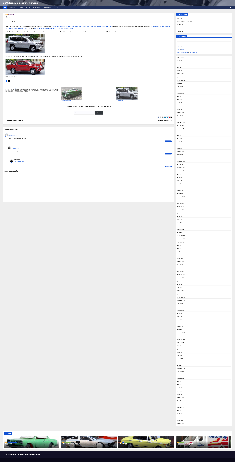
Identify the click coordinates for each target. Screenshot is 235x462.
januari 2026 (180, 77)
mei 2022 (179, 219)
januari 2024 (180, 154)
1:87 (8, 442)
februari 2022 (180, 229)
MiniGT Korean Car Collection (184, 21)
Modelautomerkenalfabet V (15, 120)
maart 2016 (180, 420)
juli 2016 (179, 410)
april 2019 (179, 319)
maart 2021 (180, 258)
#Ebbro (15, 21)
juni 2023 (179, 177)
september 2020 (181, 274)
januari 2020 (180, 294)
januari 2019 (180, 329)
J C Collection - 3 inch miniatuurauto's (20, 3)
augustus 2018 (180, 342)
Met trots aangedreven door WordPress (110, 459)
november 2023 (181, 161)
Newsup (123, 459)
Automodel (127, 442)
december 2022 (181, 196)
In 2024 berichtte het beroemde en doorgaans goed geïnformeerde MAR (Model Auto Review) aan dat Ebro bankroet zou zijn (82, 26)
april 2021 (179, 255)
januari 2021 (180, 264)
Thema (21, 7)
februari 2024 (180, 151)
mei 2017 (179, 387)
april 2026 (179, 67)
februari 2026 (180, 73)
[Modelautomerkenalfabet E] (88, 93)
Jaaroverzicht (37, 7)
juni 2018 (179, 349)
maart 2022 (180, 226)
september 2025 (181, 90)
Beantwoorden (168, 166)
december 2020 (181, 268)
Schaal (56, 7)
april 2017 (179, 391)
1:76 (123, 442)
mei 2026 (179, 64)
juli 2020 (179, 281)
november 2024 (181, 122)
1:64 (6, 14)
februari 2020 (180, 290)
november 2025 (181, 83)
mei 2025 (179, 102)
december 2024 (181, 119)
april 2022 (179, 222)
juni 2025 (179, 99)
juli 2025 (179, 96)
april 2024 (179, 145)
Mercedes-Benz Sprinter (183, 28)
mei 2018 (179, 352)
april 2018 (179, 355)
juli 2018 (179, 345)
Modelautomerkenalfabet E (66, 100)
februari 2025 (180, 112)
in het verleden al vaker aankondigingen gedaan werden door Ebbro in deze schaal (53, 28)
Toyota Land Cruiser (119, 100)
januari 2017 (180, 400)
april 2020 (179, 287)
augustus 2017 (180, 378)
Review (28, 7)
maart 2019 (180, 323)
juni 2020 (179, 284)
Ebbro (182, 49)
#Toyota (20, 21)
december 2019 (181, 297)
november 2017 (181, 368)
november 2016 (181, 407)
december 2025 (181, 80)
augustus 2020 (180, 277)
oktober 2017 (180, 371)
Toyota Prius (180, 31)
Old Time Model (193, 52)
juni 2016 (179, 413)
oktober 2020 (180, 271)
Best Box (179, 18)
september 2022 (181, 206)
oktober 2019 (180, 303)
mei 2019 (179, 316)
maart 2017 (180, 394)
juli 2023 (179, 174)
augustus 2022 (180, 209)
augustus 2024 (181, 132)
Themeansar (129, 459)
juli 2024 (179, 135)
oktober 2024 (180, 125)
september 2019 (181, 307)
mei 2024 (179, 141)
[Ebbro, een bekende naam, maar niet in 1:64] (33, 89)
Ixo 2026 (183, 43)
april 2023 (179, 183)
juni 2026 (179, 60)
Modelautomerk (13, 442)
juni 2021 (179, 248)
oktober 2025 (180, 86)
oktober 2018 (180, 336)
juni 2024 (179, 138)
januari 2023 (180, 193)
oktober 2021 (180, 242)
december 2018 (181, 332)
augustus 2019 (180, 310)
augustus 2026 (180, 57)
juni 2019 (179, 313)
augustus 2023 (180, 170)
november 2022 (181, 200)
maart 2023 (180, 187)
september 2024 (181, 128)
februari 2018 (180, 362)
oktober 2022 (180, 203)
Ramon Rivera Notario (182, 40)
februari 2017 (180, 397)
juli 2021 (179, 245)
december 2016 (181, 404)
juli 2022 (179, 213)
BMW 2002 (180, 24)
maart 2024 (180, 148)
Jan (178, 43)
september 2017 (181, 375)
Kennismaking (47, 7)
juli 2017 (179, 381)
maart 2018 (180, 358)
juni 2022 (179, 216)
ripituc (10, 134)
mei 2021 (179, 251)
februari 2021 (180, 261)
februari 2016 (180, 423)
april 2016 (179, 417)
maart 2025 (180, 109)
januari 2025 (180, 115)
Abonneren (99, 112)
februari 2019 (180, 326)
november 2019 (181, 300)
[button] (228, 7)
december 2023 (181, 158)
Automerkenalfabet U (164, 120)
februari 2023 (180, 190)
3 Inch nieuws (12, 7)
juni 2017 (179, 384)
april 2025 (179, 106)
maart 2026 (180, 70)
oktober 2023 (180, 164)
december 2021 (181, 235)
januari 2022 (180, 232)
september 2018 (181, 339)
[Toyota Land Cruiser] (143, 93)
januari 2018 (180, 365)
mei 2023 (179, 180)
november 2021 (181, 238)
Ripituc (179, 46)
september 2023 (181, 167)
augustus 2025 (180, 93)
